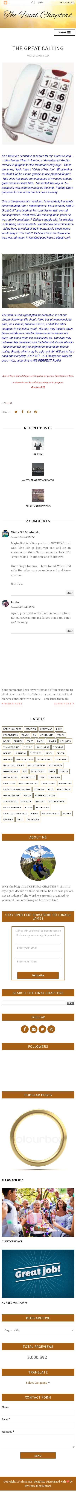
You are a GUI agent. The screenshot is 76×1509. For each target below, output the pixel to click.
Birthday (21, 753)
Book (6, 741)
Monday (40, 801)
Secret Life (42, 807)
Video (34, 813)
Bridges (63, 771)
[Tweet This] (16, 412)
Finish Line (65, 783)
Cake (42, 777)
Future (28, 747)
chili (20, 819)
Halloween (63, 789)
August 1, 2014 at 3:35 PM (22, 537)
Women (67, 813)
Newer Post (13, 703)
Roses (28, 807)
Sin (34, 735)
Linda (15, 602)
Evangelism (48, 783)
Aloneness (55, 765)
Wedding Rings (50, 813)
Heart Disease (11, 795)
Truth (61, 735)
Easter (61, 753)
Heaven (52, 741)
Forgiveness (10, 735)
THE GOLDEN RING (12, 1180)
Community (46, 735)
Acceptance (38, 771)
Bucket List (28, 777)
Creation (30, 729)
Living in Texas (24, 759)
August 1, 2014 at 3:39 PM (22, 607)
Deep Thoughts (12, 729)
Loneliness (42, 747)
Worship (8, 819)
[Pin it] (35, 412)
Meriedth (26, 801)
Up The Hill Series (13, 765)
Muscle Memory (12, 807)
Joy (25, 771)
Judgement (10, 801)
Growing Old (11, 771)
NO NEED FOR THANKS (15, 1302)
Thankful (61, 759)
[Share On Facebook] (22, 412)
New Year (58, 747)
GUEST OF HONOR (12, 1241)
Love (59, 729)
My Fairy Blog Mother (38, 1486)
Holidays (65, 741)
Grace (25, 735)
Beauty (7, 753)
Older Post (63, 703)
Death (49, 753)
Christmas (46, 729)
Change (18, 741)
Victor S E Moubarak (25, 532)
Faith (40, 741)
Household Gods (45, 795)
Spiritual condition (15, 813)
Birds (52, 771)
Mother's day (56, 801)
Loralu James (24, 1481)
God (50, 789)
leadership (33, 819)
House (27, 795)
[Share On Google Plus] (29, 412)
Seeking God (44, 759)
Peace (30, 741)
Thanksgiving (11, 747)
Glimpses (39, 789)
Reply (70, 592)
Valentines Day (36, 765)
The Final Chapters (38, 15)
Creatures (9, 783)
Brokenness (10, 777)
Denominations (28, 783)
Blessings (36, 753)
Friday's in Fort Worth (16, 789)
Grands (7, 759)
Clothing (54, 777)
